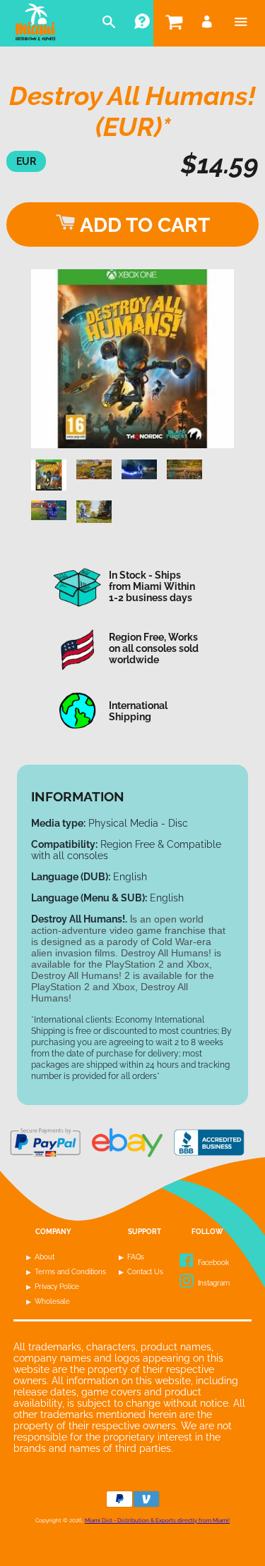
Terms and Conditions (70, 1272)
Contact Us (145, 1272)
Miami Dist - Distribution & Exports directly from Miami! (157, 1520)
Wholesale (52, 1301)
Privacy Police (57, 1286)
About (44, 1257)
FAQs (135, 1257)
